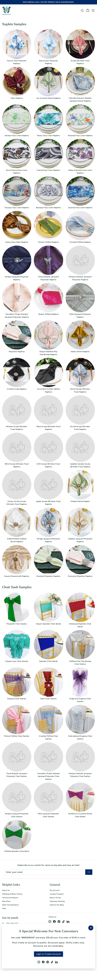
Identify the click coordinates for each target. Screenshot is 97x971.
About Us (6, 890)
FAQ (4, 908)
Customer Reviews (57, 901)
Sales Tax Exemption (10, 905)
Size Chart (6, 901)
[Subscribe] (88, 872)
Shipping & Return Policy (12, 894)
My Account (55, 890)
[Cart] (88, 10)
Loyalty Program (57, 894)
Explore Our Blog (57, 905)
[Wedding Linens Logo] (6, 10)
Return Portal (55, 898)
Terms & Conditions (10, 898)
